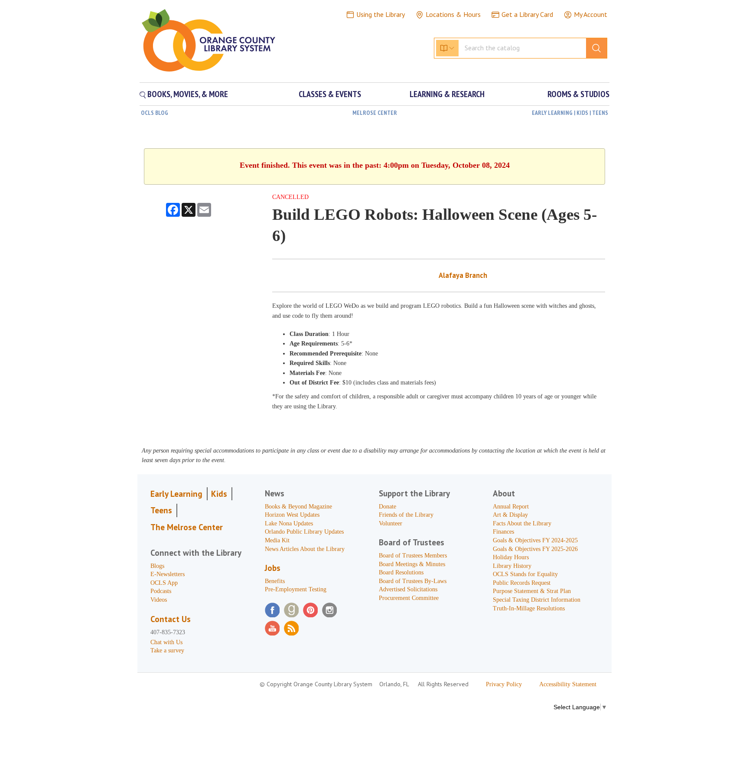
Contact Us (170, 619)
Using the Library (380, 14)
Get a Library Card (527, 14)
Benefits (275, 581)
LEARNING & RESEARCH (447, 94)
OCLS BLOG (154, 113)
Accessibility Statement (567, 684)
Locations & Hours (453, 14)
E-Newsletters (167, 574)
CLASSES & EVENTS (330, 94)
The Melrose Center (186, 527)
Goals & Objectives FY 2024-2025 (535, 540)
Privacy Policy (504, 684)
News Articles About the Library (305, 549)
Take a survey (167, 650)
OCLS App (164, 583)
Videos (158, 600)
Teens (161, 510)
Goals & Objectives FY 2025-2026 (535, 549)
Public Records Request (521, 583)
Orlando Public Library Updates (304, 531)
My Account (590, 14)
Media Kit (277, 540)
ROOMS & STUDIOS (578, 94)
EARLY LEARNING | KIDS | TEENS (570, 113)
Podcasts (160, 591)
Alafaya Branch (463, 275)
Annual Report (511, 506)
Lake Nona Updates (289, 523)
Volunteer (390, 523)
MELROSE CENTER (374, 113)
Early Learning (176, 494)
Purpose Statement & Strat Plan (532, 591)
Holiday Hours (511, 557)
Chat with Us (166, 642)
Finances (503, 531)
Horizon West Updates (292, 515)
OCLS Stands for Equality (525, 574)
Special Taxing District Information (536, 600)
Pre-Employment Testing (295, 589)
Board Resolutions (401, 572)
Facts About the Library (522, 523)
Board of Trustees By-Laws (412, 581)
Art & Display (510, 515)
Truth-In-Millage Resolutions (529, 608)
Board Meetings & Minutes (412, 564)
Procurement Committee (409, 598)
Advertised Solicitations (408, 589)
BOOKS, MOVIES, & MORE (187, 94)
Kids (219, 494)
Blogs (157, 566)
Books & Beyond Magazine (298, 506)
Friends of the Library (406, 515)
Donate (387, 506)
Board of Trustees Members (413, 555)
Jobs (272, 568)
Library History (512, 566)
